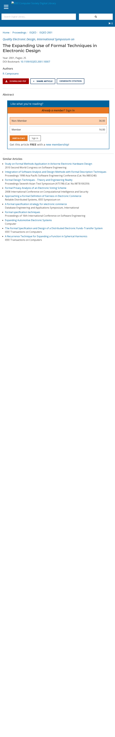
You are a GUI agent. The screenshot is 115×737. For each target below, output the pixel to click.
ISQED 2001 (45, 32)
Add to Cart (18, 138)
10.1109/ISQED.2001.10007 (35, 61)
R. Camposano (11, 73)
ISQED (32, 32)
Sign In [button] (70, 110)
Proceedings (19, 32)
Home (6, 32)
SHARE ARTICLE (44, 81)
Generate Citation (70, 81)
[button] (110, 23)
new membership (57, 144)
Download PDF (17, 81)
